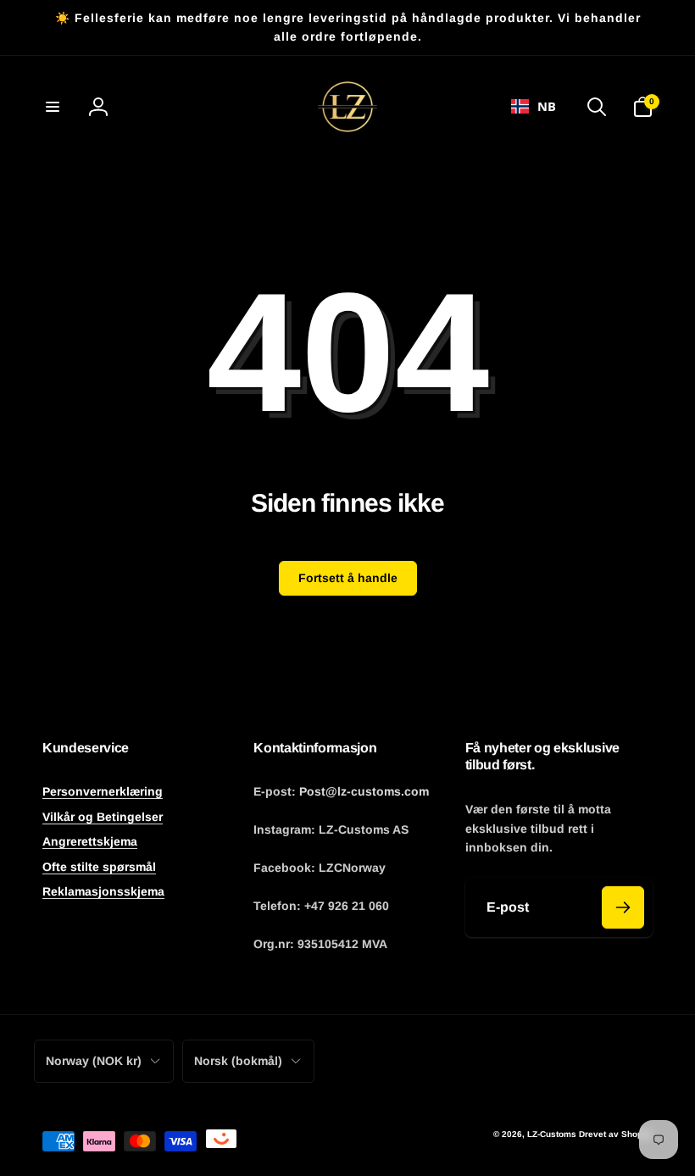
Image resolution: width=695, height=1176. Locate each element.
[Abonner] (623, 907)
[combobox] (534, 107)
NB (546, 105)
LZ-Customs (551, 1134)
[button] (52, 106)
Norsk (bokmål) (238, 1061)
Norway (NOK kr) (94, 1061)
